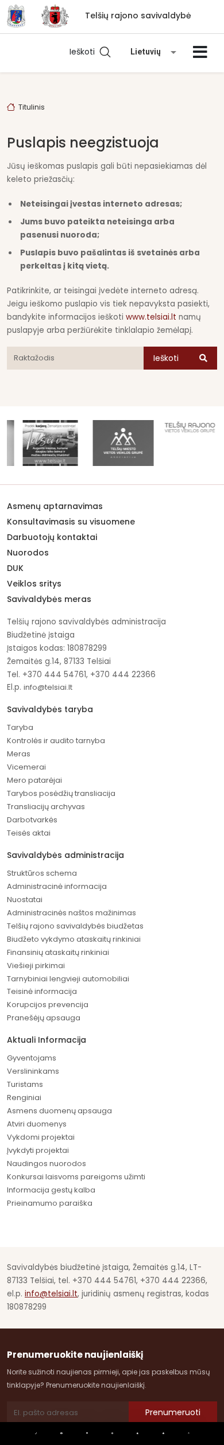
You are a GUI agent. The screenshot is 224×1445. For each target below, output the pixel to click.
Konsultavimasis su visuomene (71, 521)
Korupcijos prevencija (47, 1004)
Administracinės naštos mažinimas (71, 912)
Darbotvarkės (32, 819)
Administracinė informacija (57, 886)
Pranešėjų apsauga (43, 1017)
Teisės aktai (29, 833)
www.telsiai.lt (151, 317)
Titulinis (31, 107)
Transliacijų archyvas (46, 806)
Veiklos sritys (34, 583)
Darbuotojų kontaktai (52, 537)
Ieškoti (84, 51)
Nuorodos (28, 552)
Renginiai (24, 1097)
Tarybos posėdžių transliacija (61, 793)
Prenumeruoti (172, 1412)
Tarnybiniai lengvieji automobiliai (68, 978)
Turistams (25, 1084)
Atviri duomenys (37, 1123)
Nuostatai (25, 899)
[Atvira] (200, 52)
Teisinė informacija (42, 991)
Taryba (20, 727)
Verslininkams (33, 1071)
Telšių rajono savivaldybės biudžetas (75, 925)
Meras (18, 753)
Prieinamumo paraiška (49, 1203)
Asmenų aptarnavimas (55, 506)
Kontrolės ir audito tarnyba (56, 740)
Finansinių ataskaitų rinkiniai (58, 952)
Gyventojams (31, 1057)
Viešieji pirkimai (36, 965)
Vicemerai (26, 767)
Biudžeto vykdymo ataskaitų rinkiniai (74, 939)
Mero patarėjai (34, 780)
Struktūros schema (42, 873)
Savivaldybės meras (49, 599)
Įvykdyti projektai (38, 1150)
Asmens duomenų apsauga (59, 1110)
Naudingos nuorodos (46, 1163)
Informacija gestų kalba (51, 1189)
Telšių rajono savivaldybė (138, 15)
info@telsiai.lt (48, 687)
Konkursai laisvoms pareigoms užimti (76, 1176)
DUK (15, 568)
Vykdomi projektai (41, 1137)
